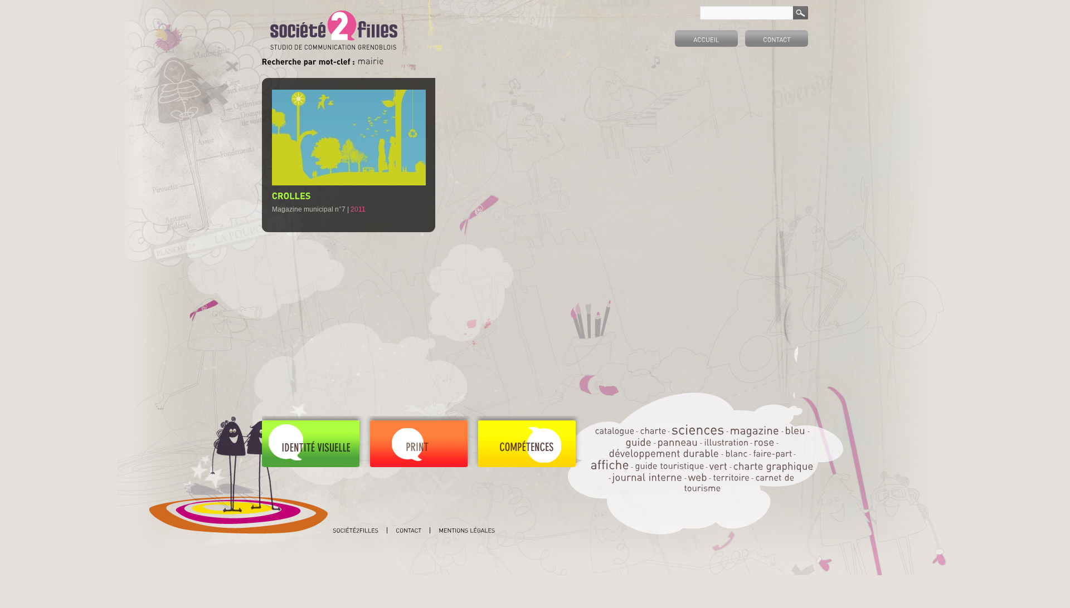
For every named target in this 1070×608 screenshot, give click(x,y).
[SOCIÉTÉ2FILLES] (355, 530)
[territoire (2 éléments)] (731, 477)
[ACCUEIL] (706, 38)
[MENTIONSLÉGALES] (466, 530)
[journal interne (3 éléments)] (647, 477)
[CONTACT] (776, 38)
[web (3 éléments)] (697, 477)
